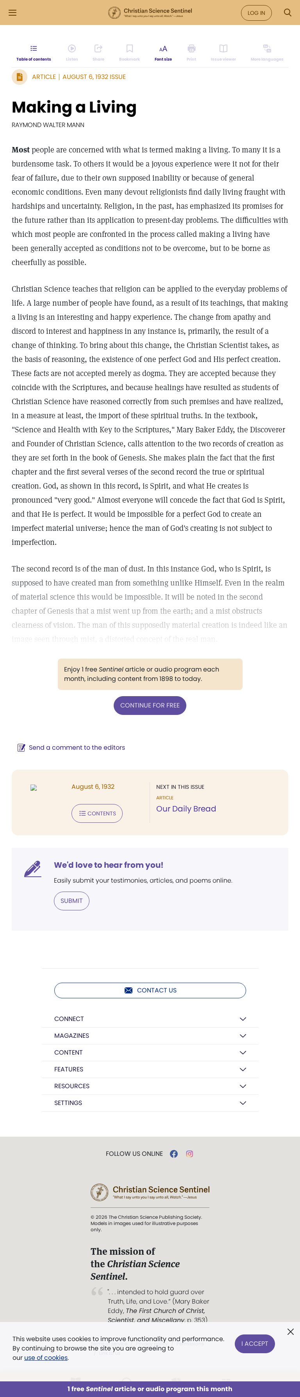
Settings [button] (68, 1102)
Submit (72, 900)
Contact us (157, 990)
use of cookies (46, 1357)
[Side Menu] (12, 12)
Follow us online (134, 1154)
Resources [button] (71, 1086)
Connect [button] (69, 1018)
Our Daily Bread (186, 808)
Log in (256, 13)
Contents (102, 813)
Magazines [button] (71, 1035)
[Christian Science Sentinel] (150, 13)
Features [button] (68, 1069)
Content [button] (68, 1052)
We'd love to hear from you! (109, 865)
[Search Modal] (287, 12)
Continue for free (150, 705)
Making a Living (74, 107)
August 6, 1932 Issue (94, 76)
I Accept (254, 1343)
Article (44, 76)
